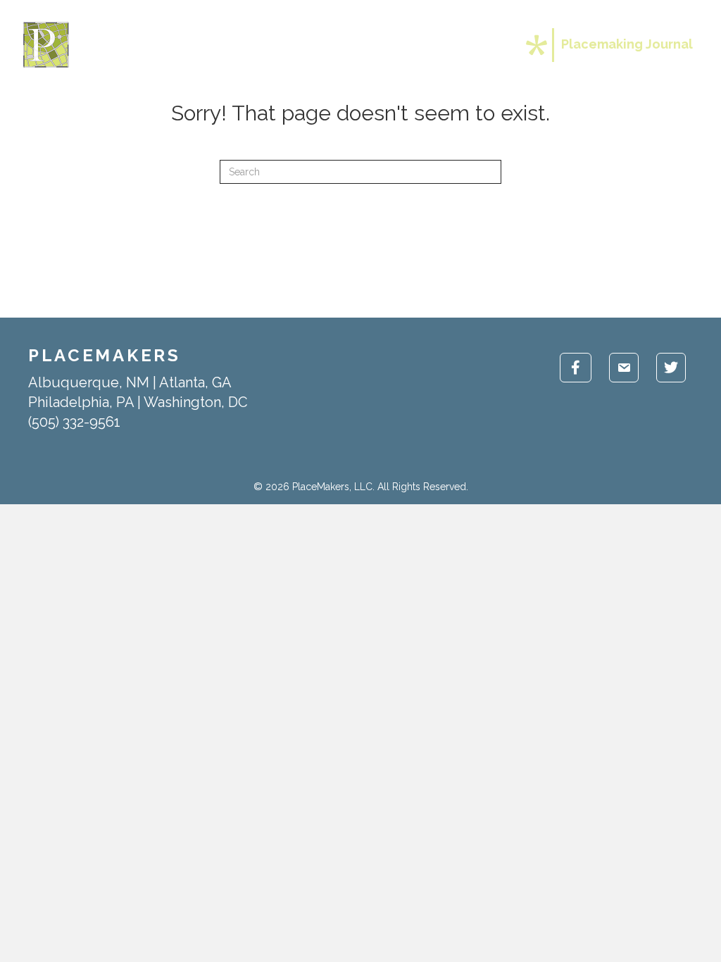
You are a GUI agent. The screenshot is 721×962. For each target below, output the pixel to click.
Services (313, 44)
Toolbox (388, 44)
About (244, 44)
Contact (472, 44)
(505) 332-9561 (74, 421)
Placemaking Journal (627, 44)
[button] (425, 45)
